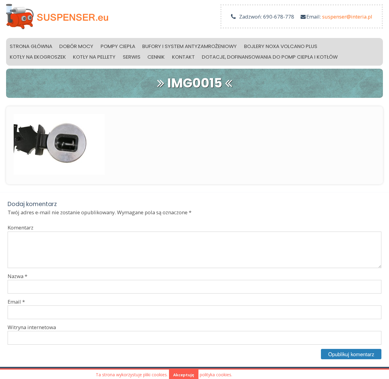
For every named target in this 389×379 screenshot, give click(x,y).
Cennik (156, 56)
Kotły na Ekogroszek (38, 56)
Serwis (131, 56)
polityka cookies (215, 374)
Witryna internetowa (32, 327)
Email (16, 301)
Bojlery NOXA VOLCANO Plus (280, 46)
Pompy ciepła (118, 46)
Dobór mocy (76, 46)
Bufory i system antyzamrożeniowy (189, 46)
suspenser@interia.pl (347, 16)
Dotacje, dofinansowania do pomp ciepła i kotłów (270, 56)
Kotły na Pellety (94, 56)
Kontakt (183, 56)
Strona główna (31, 46)
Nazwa (17, 276)
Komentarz (20, 227)
